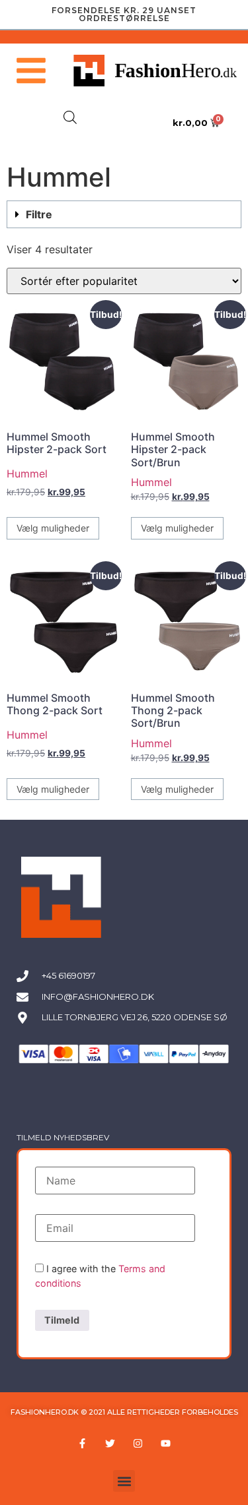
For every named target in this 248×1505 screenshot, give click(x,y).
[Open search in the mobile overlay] (70, 117)
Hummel (27, 473)
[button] (124, 214)
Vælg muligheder (53, 528)
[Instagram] (138, 1443)
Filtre (39, 214)
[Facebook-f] (83, 1443)
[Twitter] (110, 1443)
